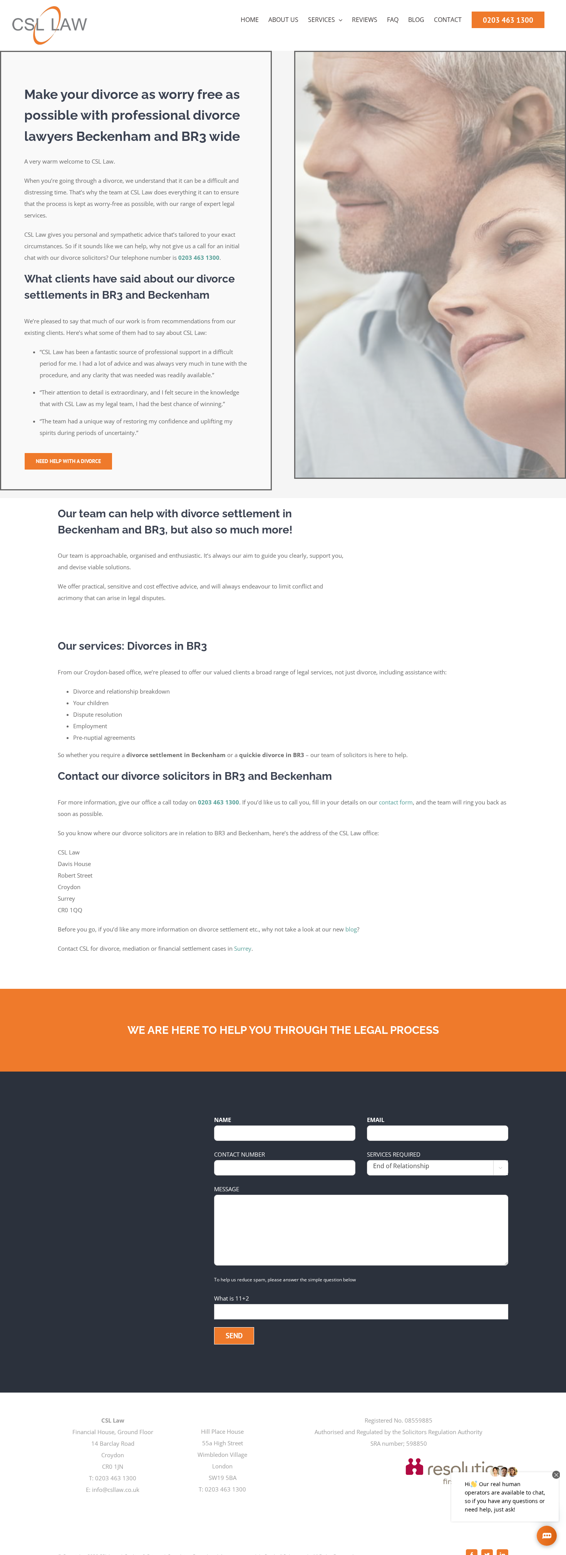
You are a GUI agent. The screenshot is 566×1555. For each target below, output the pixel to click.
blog (351, 929)
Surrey (242, 948)
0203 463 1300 (198, 257)
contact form (396, 802)
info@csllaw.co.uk (115, 1489)
